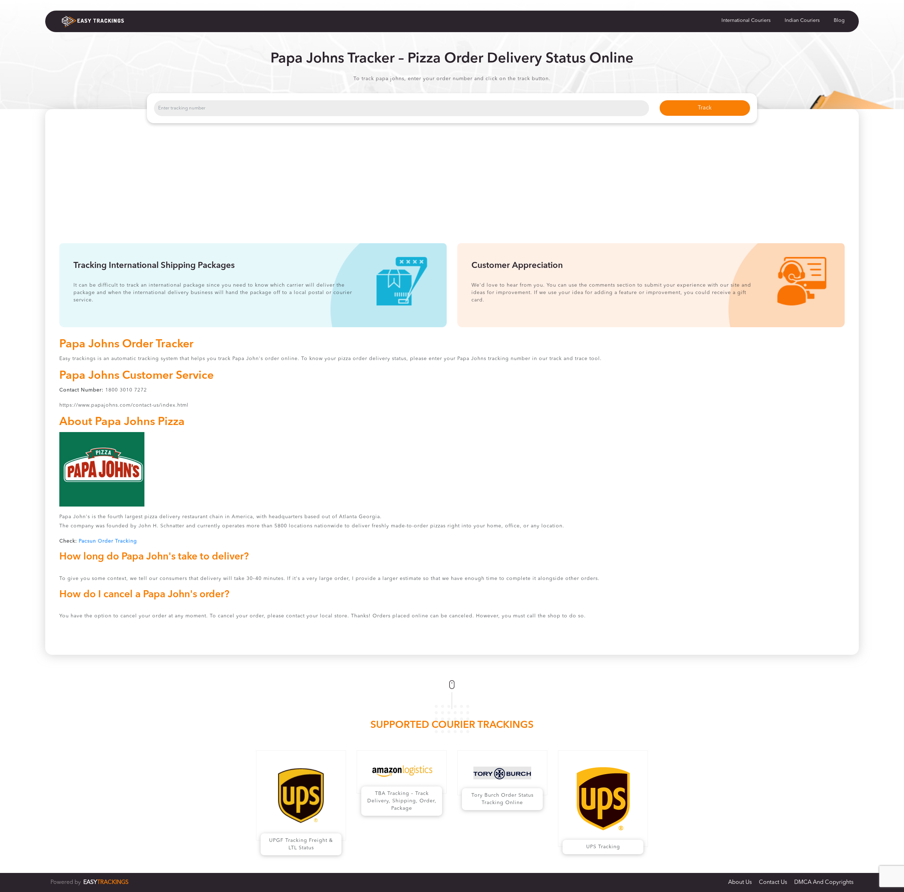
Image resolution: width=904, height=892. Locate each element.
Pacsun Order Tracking (108, 541)
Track (705, 108)
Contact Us (773, 882)
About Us (740, 882)
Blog (839, 20)
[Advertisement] (452, 190)
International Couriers (746, 20)
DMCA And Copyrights (824, 882)
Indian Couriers (802, 20)
